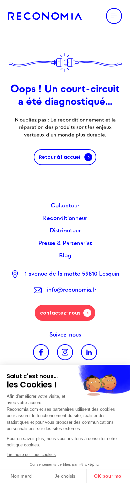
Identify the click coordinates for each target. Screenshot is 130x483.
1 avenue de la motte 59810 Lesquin (71, 274)
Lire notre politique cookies (31, 454)
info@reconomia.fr (71, 290)
